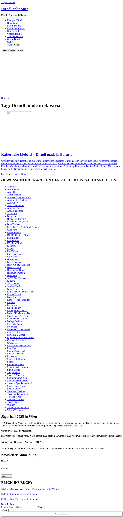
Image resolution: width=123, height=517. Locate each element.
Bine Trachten (14, 224)
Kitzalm (11, 281)
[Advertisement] (61, 74)
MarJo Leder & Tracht (17, 316)
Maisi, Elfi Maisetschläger (19, 313)
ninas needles (13, 332)
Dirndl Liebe (13, 237)
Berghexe (11, 216)
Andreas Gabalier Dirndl (19, 197)
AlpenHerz (12, 192)
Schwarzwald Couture (17, 367)
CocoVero (12, 229)
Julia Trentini (13, 283)
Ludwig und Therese (17, 310)
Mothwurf (12, 326)
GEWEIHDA (13, 256)
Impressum (31, 494)
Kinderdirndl (13, 31)
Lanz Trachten (14, 297)
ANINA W (12, 202)
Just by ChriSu (14, 286)
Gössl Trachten (14, 262)
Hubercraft (12, 275)
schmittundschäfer (15, 364)
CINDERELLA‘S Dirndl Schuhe (23, 227)
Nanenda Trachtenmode (18, 329)
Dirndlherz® (13, 240)
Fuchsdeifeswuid (15, 254)
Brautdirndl (12, 23)
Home (4, 98)
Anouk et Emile (14, 208)
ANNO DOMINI (15, 205)
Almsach (11, 186)
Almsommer (13, 189)
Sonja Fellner (13, 372)
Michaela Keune (15, 324)
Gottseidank (13, 259)
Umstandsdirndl (14, 33)
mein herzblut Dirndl (17, 318)
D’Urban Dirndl (14, 243)
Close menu (13, 45)
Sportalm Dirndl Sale (17, 378)
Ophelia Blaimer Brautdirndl (20, 337)
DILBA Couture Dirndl (18, 235)
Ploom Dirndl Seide (16, 351)
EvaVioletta (12, 251)
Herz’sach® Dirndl (16, 270)
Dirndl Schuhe (14, 25)
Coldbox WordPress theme (14, 499)
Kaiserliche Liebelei (16, 289)
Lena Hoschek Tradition (18, 299)
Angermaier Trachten (17, 200)
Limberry (11, 302)
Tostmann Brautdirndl (17, 394)
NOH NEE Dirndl (16, 334)
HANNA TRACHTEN (18, 264)
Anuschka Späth (15, 211)
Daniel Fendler (14, 232)
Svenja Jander (13, 388)
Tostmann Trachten (16, 391)
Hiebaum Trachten (16, 273)
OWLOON (12, 343)
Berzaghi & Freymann (17, 221)
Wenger (11, 405)
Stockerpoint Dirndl (16, 386)
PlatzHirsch (12, 348)
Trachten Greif (14, 396)
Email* (4, 468)
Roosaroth (12, 356)
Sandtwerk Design (16, 359)
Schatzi (10, 361)
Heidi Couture (14, 267)
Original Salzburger (16, 340)
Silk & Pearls (13, 370)
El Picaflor (12, 246)
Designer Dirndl (14, 20)
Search (4, 507)
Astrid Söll (12, 213)
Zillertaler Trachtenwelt (18, 407)
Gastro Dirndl (13, 39)
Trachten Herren (15, 36)
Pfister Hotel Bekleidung (19, 345)
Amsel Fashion (14, 194)
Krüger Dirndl (14, 294)
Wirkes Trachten (15, 410)
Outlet (10, 42)
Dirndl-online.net (16, 494)
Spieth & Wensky (15, 375)
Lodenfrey (12, 305)
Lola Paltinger (14, 308)
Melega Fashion (14, 321)
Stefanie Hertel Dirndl (17, 380)
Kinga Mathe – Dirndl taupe (20, 291)
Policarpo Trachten (16, 353)
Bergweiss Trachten (16, 219)
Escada (10, 248)
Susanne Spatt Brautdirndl (19, 383)
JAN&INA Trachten (17, 278)
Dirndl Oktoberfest (16, 28)
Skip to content (8, 2)
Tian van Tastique (15, 399)
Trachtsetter (12, 402)
